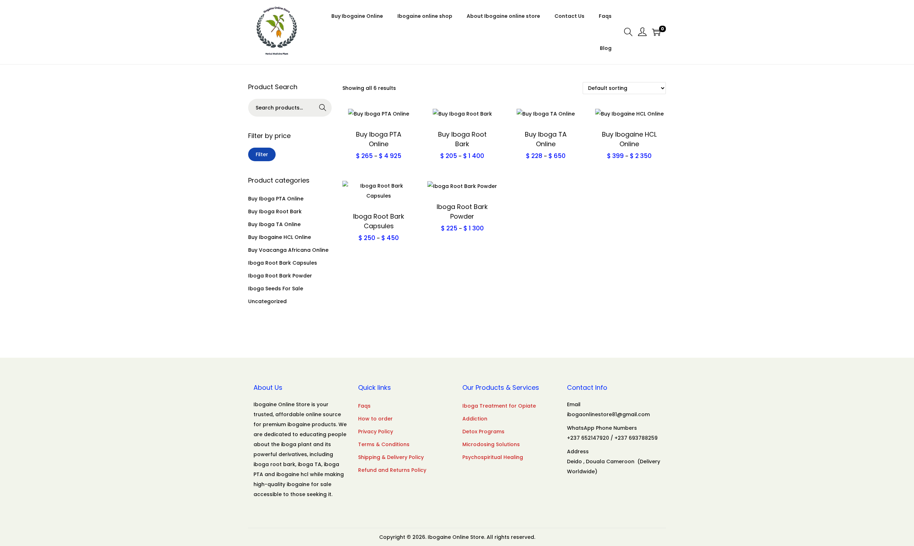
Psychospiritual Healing (492, 457)
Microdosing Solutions (491, 444)
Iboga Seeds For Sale (275, 288)
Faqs (364, 405)
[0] (656, 32)
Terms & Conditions (384, 444)
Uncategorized (267, 301)
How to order (375, 418)
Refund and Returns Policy (392, 470)
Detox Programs (483, 431)
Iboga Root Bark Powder (280, 275)
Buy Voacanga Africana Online (288, 250)
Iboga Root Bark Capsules (282, 262)
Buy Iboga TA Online (274, 224)
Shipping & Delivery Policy (391, 457)
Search (322, 108)
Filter (262, 154)
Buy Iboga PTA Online (275, 198)
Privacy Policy (375, 431)
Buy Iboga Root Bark (275, 211)
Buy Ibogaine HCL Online (279, 237)
